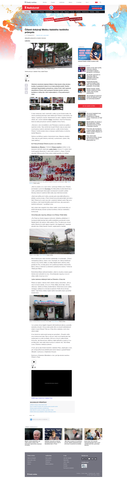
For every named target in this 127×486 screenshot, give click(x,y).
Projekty (78, 12)
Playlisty (56, 12)
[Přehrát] (27, 76)
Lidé (62, 12)
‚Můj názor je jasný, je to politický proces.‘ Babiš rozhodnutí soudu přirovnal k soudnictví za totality (73, 443)
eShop (29, 464)
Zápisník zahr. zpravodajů (42, 35)
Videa (97, 12)
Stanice (70, 2)
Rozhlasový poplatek (69, 468)
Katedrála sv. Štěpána (38, 147)
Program (53, 2)
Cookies (78, 473)
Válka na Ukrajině (31, 458)
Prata (50, 119)
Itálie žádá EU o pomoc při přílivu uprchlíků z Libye (41, 409)
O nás (72, 12)
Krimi (88, 50)
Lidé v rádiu (66, 462)
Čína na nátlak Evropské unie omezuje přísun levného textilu (44, 406)
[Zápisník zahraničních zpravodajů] (63, 19)
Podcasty (48, 462)
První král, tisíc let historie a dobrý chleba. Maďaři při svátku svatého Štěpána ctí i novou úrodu (94, 131)
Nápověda (66, 460)
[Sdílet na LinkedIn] (26, 92)
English (98, 473)
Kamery (67, 12)
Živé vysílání (82, 55)
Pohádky (81, 52)
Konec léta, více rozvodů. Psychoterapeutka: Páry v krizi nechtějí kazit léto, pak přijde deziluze (92, 443)
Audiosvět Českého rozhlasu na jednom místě (88, 61)
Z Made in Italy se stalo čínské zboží (38, 404)
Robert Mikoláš (42, 255)
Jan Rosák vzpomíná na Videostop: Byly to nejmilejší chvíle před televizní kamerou (93, 77)
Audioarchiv (49, 12)
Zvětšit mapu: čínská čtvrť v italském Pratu (41, 398)
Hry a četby (82, 50)
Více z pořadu (82, 111)
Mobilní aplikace (49, 464)
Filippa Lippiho (56, 147)
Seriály (92, 12)
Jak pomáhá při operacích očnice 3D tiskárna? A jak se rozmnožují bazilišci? (94, 97)
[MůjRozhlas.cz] (27, 41)
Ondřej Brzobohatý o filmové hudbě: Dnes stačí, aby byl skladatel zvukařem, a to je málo (93, 84)
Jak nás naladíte (67, 458)
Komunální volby (31, 460)
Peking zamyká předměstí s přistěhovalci (39, 408)
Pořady (42, 12)
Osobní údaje (84, 473)
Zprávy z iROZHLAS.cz (31, 427)
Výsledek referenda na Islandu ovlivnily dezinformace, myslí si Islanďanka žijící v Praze (53, 443)
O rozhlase (79, 2)
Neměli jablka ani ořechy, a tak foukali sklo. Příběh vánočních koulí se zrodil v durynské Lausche (94, 124)
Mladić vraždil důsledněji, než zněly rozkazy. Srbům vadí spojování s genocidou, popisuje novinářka (33, 443)
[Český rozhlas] (30, 2)
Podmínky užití (92, 473)
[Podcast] (26, 81)
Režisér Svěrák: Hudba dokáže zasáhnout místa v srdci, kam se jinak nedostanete (94, 91)
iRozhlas (45, 2)
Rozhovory (85, 12)
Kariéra (65, 464)
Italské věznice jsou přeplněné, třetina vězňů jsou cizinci (43, 411)
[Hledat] (100, 2)
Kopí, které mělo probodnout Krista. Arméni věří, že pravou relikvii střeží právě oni (94, 138)
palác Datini (53, 149)
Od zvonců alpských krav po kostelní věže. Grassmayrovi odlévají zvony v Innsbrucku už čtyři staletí (94, 116)
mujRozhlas (61, 2)
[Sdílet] (28, 81)
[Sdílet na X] (26, 88)
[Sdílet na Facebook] (26, 85)
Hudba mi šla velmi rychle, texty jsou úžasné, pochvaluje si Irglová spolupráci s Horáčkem (94, 70)
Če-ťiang (47, 189)
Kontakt (65, 466)
